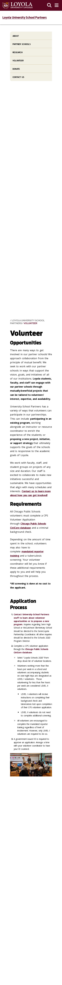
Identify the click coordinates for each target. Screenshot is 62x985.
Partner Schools (21, 44)
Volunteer (30, 323)
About (15, 36)
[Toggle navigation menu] (57, 5)
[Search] (49, 5)
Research (17, 52)
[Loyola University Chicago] (17, 5)
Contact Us (18, 77)
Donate (16, 69)
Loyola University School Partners (24, 17)
